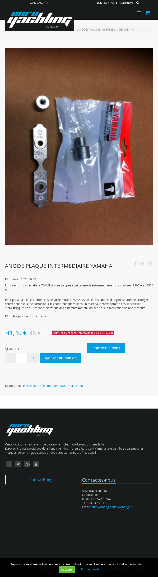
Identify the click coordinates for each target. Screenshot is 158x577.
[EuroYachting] (39, 10)
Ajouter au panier (60, 357)
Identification (105, 3)
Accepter (67, 569)
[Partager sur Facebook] (135, 264)
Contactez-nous (106, 347)
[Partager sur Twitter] (142, 264)
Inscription (125, 3)
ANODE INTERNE (72, 386)
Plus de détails (89, 569)
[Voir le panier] (147, 13)
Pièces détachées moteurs (40, 386)
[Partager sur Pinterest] (150, 264)
